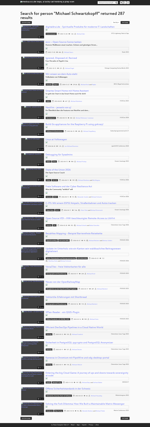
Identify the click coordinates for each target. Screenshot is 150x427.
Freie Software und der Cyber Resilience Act (69, 186)
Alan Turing (58, 411)
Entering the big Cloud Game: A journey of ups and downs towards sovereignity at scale (87, 374)
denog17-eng (57, 382)
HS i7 (57, 210)
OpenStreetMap (52, 240)
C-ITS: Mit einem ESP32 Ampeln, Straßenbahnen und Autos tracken (81, 203)
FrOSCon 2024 (124, 117)
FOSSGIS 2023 (124, 273)
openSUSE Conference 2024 (120, 146)
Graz (54, 161)
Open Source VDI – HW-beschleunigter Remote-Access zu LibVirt (80, 218)
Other (48, 180)
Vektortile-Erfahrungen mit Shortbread (66, 297)
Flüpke (94, 84)
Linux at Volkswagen (56, 139)
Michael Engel (69, 68)
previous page (26, 22)
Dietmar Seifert (107, 240)
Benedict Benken (87, 411)
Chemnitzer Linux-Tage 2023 (120, 334)
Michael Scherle (82, 225)
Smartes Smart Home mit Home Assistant (67, 91)
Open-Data (50, 210)
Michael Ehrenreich (97, 210)
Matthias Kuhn (53, 261)
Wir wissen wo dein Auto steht (61, 74)
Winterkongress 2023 (122, 395)
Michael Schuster (96, 197)
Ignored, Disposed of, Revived (61, 58)
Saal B (48, 382)
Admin (49, 161)
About (73, 425)
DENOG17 (125, 382)
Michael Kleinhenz (76, 101)
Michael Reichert (94, 240)
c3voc (97, 425)
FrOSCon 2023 (124, 101)
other (48, 101)
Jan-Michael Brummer (71, 146)
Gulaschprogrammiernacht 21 (119, 131)
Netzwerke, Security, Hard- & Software (59, 396)
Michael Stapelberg (89, 131)
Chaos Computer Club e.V (61, 425)
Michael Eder (81, 34)
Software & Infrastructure (55, 131)
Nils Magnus (96, 180)
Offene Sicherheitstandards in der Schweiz (68, 389)
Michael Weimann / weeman (84, 118)
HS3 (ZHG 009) (64, 240)
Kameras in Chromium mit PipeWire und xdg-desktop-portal (77, 358)
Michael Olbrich (77, 365)
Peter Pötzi (84, 210)
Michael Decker (77, 349)
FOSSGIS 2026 (124, 240)
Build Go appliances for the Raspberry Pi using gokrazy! (74, 124)
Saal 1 (56, 84)
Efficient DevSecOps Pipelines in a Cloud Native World (74, 327)
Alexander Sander (82, 197)
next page (125, 22)
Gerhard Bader (97, 382)
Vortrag (49, 225)
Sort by (115, 22)
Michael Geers (68, 52)
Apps (78, 425)
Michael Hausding (96, 396)
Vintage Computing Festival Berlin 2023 (117, 68)
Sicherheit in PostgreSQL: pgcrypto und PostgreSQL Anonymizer (79, 342)
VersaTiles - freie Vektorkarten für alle (66, 267)
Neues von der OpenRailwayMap (63, 282)
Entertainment (51, 34)
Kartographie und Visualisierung (56, 274)
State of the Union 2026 (58, 170)
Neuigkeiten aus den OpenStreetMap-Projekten (61, 289)
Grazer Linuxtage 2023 (122, 161)
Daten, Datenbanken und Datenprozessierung (61, 258)
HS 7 (55, 197)
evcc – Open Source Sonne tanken (63, 42)
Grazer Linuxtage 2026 (122, 210)
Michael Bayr (86, 382)
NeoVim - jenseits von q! (58, 107)
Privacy (91, 425)
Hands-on (50, 411)
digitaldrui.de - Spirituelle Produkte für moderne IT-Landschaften (80, 27)
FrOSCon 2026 (124, 180)
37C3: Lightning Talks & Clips (120, 33)
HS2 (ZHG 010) (82, 258)
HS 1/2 (55, 180)
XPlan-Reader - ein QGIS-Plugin (62, 312)
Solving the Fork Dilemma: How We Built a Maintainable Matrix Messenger (85, 404)
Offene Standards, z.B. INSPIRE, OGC (58, 319)
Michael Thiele (100, 411)
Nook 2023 (125, 52)
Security (49, 84)
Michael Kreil (85, 84)
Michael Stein (94, 319)
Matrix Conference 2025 (121, 410)
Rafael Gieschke (94, 225)
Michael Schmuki (66, 261)
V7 (54, 225)
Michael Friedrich (77, 334)
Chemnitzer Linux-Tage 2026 (120, 225)
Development (51, 118)
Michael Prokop (81, 161)
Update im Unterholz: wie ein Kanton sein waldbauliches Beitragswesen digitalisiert (83, 250)
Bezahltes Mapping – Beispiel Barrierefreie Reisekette (74, 233)
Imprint (84, 425)
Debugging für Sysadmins (59, 154)
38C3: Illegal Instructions (121, 84)
